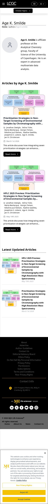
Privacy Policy (24, 363)
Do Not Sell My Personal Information (24, 360)
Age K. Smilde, (28, 135)
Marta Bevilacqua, (11, 130)
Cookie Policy (21, 480)
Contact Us (24, 351)
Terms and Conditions (24, 371)
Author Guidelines (24, 348)
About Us (18, 424)
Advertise (24, 345)
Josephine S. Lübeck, (12, 135)
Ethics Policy (24, 357)
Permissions (24, 366)
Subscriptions (24, 368)
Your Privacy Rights (24, 374)
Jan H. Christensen (12, 137)
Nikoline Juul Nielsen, (13, 132)
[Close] (45, 453)
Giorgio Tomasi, (26, 130)
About (24, 342)
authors (12, 27)
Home (4, 27)
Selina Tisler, (27, 127)
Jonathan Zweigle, (13, 127)
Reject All (24, 492)
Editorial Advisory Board (24, 354)
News (28, 424)
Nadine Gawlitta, (30, 132)
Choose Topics (21, 11)
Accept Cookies (24, 499)
